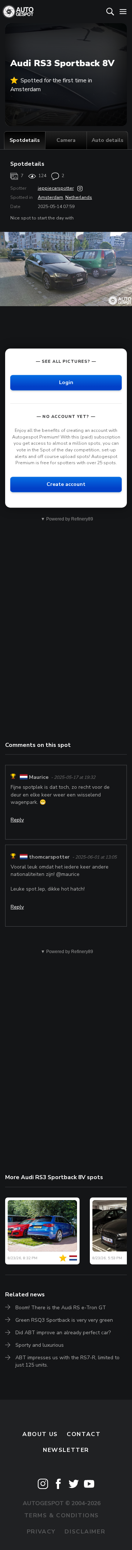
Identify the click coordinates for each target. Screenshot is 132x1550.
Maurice (38, 777)
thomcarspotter (49, 856)
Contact (83, 1434)
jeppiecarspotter (56, 188)
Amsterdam (50, 197)
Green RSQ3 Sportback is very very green (64, 1320)
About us (40, 1434)
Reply (17, 819)
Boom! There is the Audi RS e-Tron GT (60, 1307)
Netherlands (78, 197)
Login (66, 382)
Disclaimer (85, 1532)
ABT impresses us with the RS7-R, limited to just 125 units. (67, 1361)
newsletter (66, 1450)
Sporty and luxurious (39, 1345)
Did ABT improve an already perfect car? (63, 1332)
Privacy (41, 1532)
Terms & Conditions (61, 1515)
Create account (66, 484)
